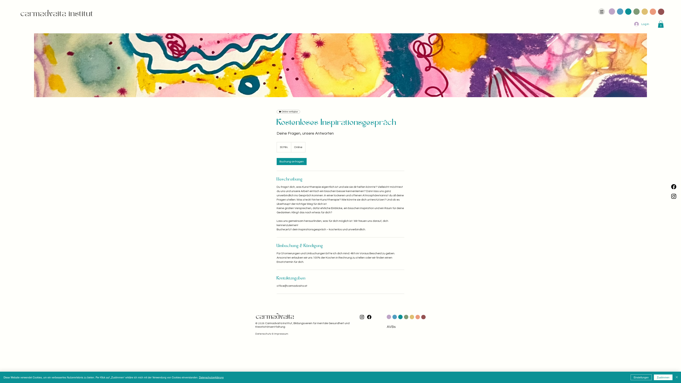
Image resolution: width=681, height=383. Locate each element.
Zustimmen (663, 377)
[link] (292, 161)
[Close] (677, 377)
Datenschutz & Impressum (271, 334)
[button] (661, 24)
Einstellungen (641, 377)
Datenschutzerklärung (211, 377)
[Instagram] (673, 196)
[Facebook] (673, 186)
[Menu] (601, 11)
